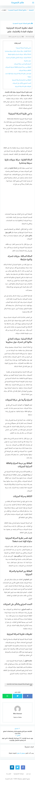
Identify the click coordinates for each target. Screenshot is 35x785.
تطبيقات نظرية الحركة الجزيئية (23, 86)
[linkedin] (12, 767)
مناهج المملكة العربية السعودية (22, 23)
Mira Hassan (29, 37)
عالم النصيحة (17, 2)
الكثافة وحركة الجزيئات (25, 70)
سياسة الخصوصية (19, 774)
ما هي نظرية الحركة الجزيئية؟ (23, 48)
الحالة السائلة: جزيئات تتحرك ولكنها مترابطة (19, 54)
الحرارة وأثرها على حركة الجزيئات (22, 64)
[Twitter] (17, 767)
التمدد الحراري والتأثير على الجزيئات (22, 83)
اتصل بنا (8, 774)
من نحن (28, 774)
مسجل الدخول (21, 753)
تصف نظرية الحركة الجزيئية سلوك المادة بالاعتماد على (19, 684)
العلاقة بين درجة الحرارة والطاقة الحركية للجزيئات (18, 67)
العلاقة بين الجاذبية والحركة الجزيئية (21, 80)
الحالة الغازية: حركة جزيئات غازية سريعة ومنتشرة (18, 51)
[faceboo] (23, 767)
